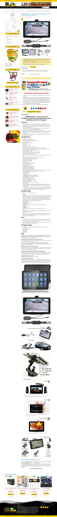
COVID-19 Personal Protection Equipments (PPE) (12, 37)
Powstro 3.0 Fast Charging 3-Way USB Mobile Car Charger (14, 112)
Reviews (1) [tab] (38, 111)
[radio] (34, 74)
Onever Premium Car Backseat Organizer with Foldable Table (14, 116)
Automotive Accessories (23, 10)
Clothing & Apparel (9, 39)
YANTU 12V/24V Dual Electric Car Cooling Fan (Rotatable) (14, 124)
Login (6, 0)
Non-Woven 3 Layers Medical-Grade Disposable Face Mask (13, 92)
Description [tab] (24, 111)
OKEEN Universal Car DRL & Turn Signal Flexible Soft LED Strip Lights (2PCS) (14, 103)
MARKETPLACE (33, 7)
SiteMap (51, 516)
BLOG (7, 7)
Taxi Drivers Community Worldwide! (10, 10)
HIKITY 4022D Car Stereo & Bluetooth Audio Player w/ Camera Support (34, 489)
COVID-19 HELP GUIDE (19, 7)
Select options (10, 494)
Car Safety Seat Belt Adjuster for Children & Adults (14, 120)
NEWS (3, 7)
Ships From (23, 73)
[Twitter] (43, 507)
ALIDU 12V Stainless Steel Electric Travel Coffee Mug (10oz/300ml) (22, 488)
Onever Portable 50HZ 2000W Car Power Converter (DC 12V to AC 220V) (11, 489)
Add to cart (37, 78)
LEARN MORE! (13, 140)
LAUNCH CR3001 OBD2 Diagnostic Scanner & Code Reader (13, 98)
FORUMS (27, 7)
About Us (33, 516)
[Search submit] (19, 31)
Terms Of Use (39, 516)
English (44, 7)
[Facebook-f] (41, 507)
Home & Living (8, 40)
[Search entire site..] (55, 7)
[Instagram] (45, 507)
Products (17, 10)
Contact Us (35, 516)
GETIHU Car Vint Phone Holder (14, 88)
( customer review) (28, 17)
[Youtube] (47, 507)
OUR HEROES (12, 7)
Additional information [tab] (31, 111)
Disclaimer (48, 516)
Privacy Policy (42, 516)
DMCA (45, 516)
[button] (13, 34)
